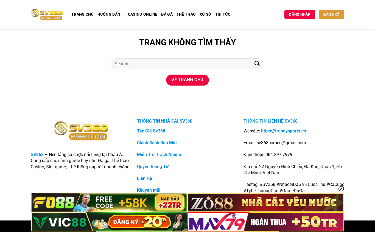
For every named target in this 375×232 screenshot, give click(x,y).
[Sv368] (47, 14)
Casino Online (143, 14)
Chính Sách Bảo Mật (157, 142)
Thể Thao (186, 14)
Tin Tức (223, 14)
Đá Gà (166, 14)
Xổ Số (205, 14)
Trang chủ (82, 14)
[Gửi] (256, 63)
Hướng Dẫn (109, 14)
